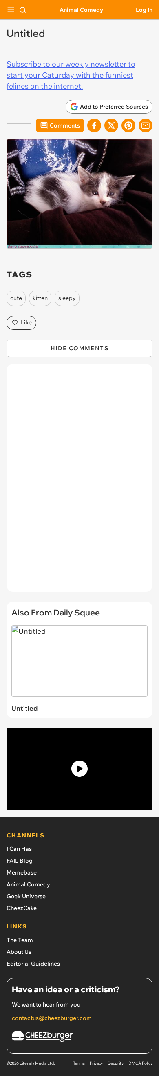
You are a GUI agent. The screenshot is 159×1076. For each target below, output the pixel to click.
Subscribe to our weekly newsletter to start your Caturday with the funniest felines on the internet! (71, 75)
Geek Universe (26, 896)
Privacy (96, 1063)
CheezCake (22, 908)
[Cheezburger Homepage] (79, 1037)
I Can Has (19, 848)
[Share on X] (111, 125)
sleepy (67, 298)
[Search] (23, 10)
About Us (19, 951)
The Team (20, 940)
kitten (40, 298)
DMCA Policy (140, 1063)
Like (26, 322)
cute (16, 298)
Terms (79, 1063)
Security (116, 1063)
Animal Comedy (81, 9)
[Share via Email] (145, 125)
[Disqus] (79, 482)
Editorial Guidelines (33, 963)
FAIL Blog (20, 860)
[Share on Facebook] (94, 125)
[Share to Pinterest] (128, 125)
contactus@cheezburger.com (52, 1018)
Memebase (22, 872)
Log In (144, 9)
